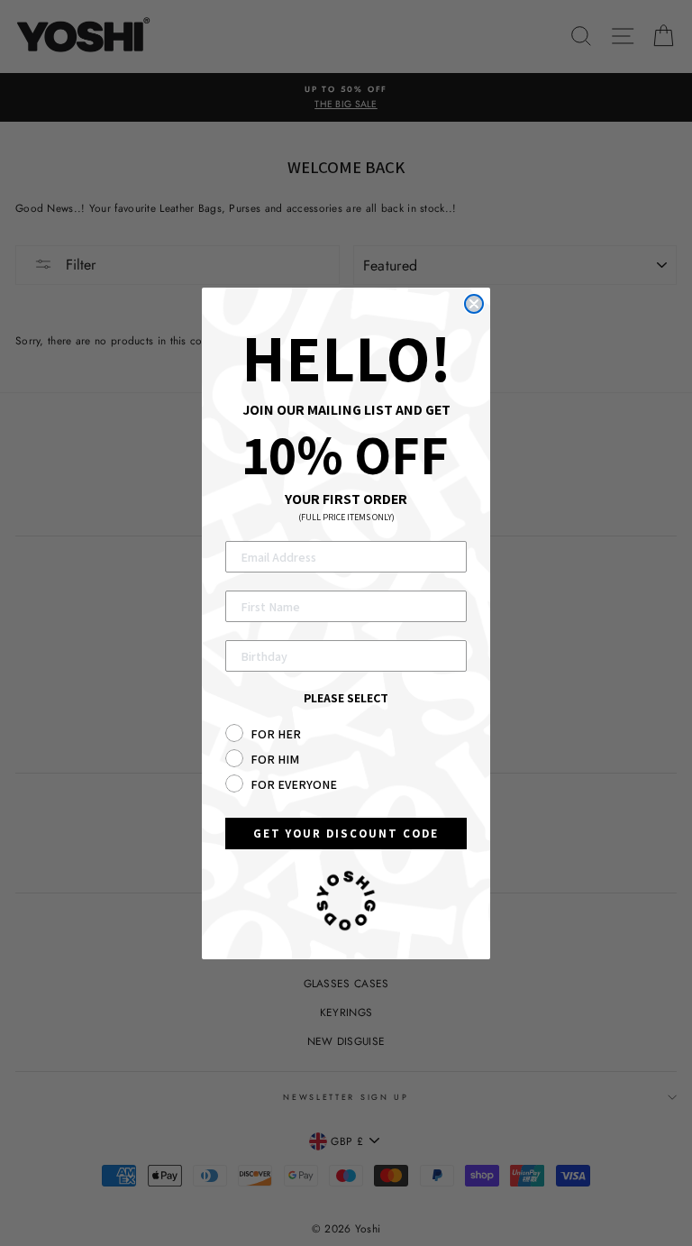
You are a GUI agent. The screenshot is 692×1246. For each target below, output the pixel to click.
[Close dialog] (474, 304)
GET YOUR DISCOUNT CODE (346, 833)
